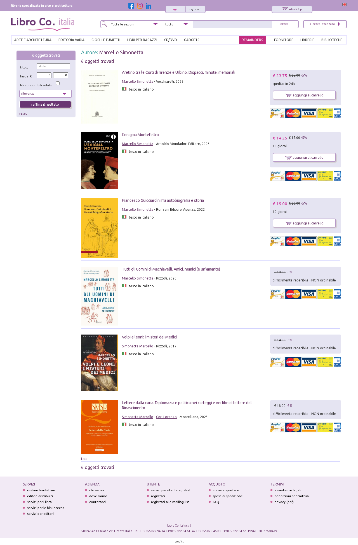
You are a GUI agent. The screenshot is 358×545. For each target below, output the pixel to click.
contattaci (97, 502)
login (175, 9)
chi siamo (96, 490)
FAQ (216, 502)
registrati (195, 9)
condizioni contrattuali (292, 496)
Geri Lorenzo (166, 417)
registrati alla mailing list (170, 502)
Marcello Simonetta (121, 52)
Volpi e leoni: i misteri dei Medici (149, 337)
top (84, 459)
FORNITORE (283, 40)
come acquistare (226, 490)
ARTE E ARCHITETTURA (32, 40)
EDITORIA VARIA (71, 40)
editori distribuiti (40, 496)
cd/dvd (170, 40)
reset (23, 113)
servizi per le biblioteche (46, 508)
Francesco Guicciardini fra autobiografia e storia (163, 200)
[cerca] (284, 24)
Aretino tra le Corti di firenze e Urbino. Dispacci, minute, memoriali (178, 72)
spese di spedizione (228, 496)
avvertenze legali (288, 490)
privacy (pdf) (284, 502)
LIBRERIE (307, 40)
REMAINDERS (252, 40)
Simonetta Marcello (137, 346)
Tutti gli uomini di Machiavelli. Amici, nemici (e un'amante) (171, 269)
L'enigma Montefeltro (140, 134)
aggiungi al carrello (308, 95)
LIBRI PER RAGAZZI (142, 40)
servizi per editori (40, 513)
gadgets (191, 40)
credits (179, 541)
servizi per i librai (40, 502)
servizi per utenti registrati (171, 490)
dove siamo (98, 496)
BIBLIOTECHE (331, 40)
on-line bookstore (41, 490)
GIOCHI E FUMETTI (105, 40)
